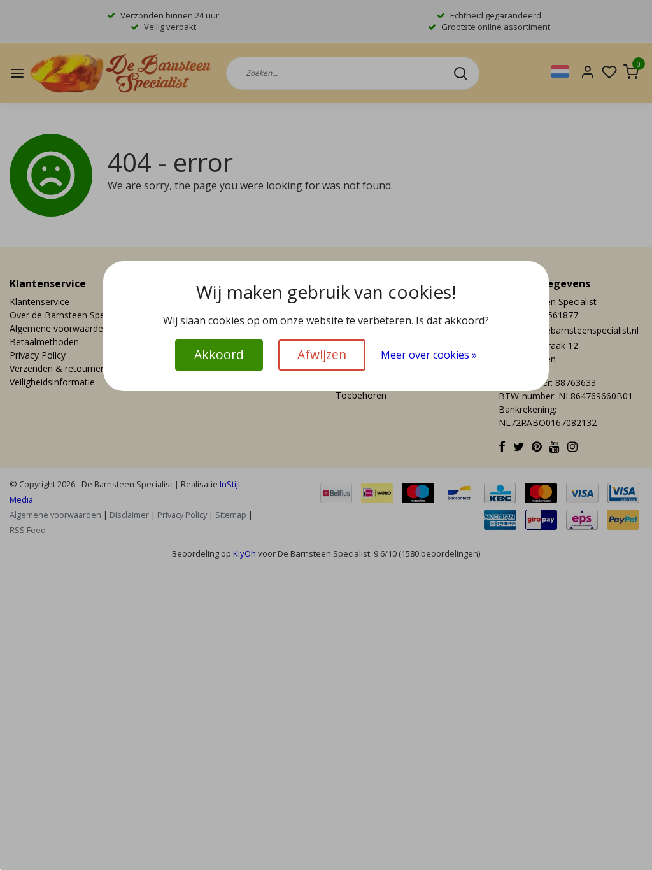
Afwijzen (321, 354)
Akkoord (219, 354)
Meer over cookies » (429, 355)
